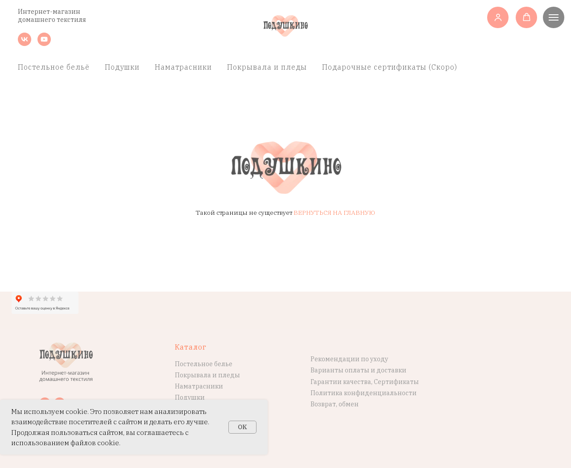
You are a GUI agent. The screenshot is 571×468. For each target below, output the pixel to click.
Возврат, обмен (334, 404)
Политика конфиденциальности (363, 393)
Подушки (122, 67)
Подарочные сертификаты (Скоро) (389, 67)
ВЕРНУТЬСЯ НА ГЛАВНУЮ (334, 213)
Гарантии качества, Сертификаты (364, 382)
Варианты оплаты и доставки (358, 370)
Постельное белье (203, 364)
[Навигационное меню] (554, 17)
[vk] (24, 43)
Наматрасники (183, 67)
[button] (498, 17)
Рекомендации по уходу (349, 359)
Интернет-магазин (49, 12)
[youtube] (44, 43)
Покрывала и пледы (267, 67)
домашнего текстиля (52, 20)
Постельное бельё (54, 67)
